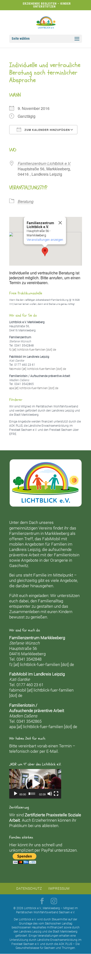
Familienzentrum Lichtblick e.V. (44, 163)
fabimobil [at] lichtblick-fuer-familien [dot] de (37, 369)
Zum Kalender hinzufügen (47, 130)
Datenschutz (29, 888)
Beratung (25, 201)
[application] (35, 783)
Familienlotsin (66, 554)
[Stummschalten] (49, 793)
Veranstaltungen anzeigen (45, 239)
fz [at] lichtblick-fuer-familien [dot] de (32, 349)
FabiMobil (51, 538)
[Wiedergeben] (15, 793)
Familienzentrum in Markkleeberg (39, 533)
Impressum (59, 888)
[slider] (32, 793)
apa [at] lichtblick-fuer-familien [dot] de (33, 388)
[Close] (60, 223)
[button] (45, 251)
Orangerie (59, 560)
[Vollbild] (56, 793)
